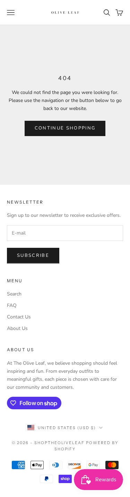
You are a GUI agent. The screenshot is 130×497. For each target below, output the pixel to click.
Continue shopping (65, 128)
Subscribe (33, 255)
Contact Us (19, 317)
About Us (17, 328)
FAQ (12, 305)
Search (14, 294)
